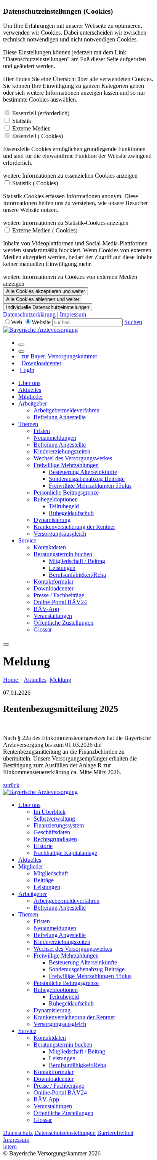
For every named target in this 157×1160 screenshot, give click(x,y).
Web (16, 322)
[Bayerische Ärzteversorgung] (40, 329)
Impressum (73, 314)
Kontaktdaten (50, 547)
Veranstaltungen (53, 616)
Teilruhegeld (64, 506)
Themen (28, 424)
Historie (43, 846)
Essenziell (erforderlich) (40, 113)
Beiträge (44, 880)
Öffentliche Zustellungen (63, 622)
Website (41, 322)
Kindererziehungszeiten (62, 451)
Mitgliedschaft (51, 873)
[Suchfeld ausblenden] (21, 351)
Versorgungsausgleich (60, 533)
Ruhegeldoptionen (56, 499)
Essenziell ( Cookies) (37, 136)
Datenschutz (18, 1133)
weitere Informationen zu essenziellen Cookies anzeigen (70, 175)
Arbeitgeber (32, 403)
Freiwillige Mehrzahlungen (66, 465)
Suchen (133, 322)
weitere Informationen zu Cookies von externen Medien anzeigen (70, 280)
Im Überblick (50, 811)
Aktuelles (29, 390)
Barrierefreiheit (115, 1133)
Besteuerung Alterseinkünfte (83, 472)
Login (27, 370)
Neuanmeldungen (55, 437)
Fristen (42, 431)
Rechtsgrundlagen (55, 839)
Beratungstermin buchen (63, 554)
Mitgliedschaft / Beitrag (77, 561)
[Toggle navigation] (6, 644)
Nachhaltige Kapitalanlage (65, 853)
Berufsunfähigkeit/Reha (77, 574)
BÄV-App (46, 609)
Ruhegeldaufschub (71, 513)
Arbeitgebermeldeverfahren (66, 410)
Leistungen (62, 568)
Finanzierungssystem (59, 825)
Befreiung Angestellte (60, 417)
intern (10, 1146)
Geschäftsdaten (52, 832)
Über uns (29, 383)
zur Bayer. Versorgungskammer (59, 356)
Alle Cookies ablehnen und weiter (42, 299)
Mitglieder (30, 396)
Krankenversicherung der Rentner (74, 527)
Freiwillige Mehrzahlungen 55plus (90, 485)
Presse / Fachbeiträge (59, 595)
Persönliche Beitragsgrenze (66, 492)
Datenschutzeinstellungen (65, 1133)
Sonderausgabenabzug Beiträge (87, 479)
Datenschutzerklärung (29, 314)
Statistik (21, 121)
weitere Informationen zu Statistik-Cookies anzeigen (65, 223)
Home (11, 679)
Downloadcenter (41, 363)
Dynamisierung (52, 520)
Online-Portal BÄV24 (60, 602)
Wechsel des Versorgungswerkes (73, 458)
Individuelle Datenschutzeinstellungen (47, 307)
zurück (11, 785)
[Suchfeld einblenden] (21, 345)
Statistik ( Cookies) (35, 183)
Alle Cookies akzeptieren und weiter (45, 291)
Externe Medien (31, 128)
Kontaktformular (54, 581)
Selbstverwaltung (54, 818)
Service (27, 540)
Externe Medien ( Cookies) (44, 230)
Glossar (43, 629)
